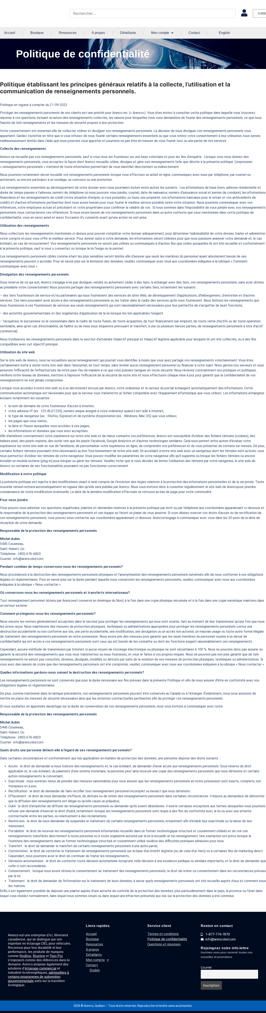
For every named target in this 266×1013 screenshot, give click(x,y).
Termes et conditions (163, 934)
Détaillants (128, 33)
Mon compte (160, 33)
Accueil (9, 33)
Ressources (67, 33)
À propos (98, 33)
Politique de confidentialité (167, 939)
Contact (194, 33)
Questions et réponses (164, 944)
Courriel (206, 967)
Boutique (37, 33)
